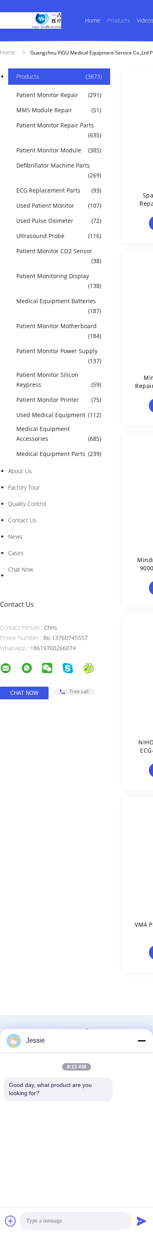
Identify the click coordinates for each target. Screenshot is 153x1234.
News (15, 536)
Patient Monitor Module (58, 150)
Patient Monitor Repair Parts (58, 130)
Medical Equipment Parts (58, 454)
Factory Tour (24, 487)
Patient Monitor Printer (58, 400)
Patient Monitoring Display (58, 281)
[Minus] (141, 1041)
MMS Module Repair (58, 110)
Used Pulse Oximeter (58, 221)
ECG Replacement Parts (58, 190)
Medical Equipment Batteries (58, 306)
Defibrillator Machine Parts (58, 170)
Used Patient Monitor (58, 205)
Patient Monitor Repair (58, 95)
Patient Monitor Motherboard (58, 331)
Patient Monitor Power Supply (58, 356)
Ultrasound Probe (58, 236)
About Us (20, 471)
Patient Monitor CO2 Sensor (58, 256)
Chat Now (20, 569)
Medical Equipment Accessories (58, 433)
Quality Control (27, 504)
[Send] (141, 1221)
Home (92, 20)
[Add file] (10, 1221)
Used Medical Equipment (58, 415)
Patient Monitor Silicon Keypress (58, 379)
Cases (16, 553)
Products (118, 20)
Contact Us (22, 520)
